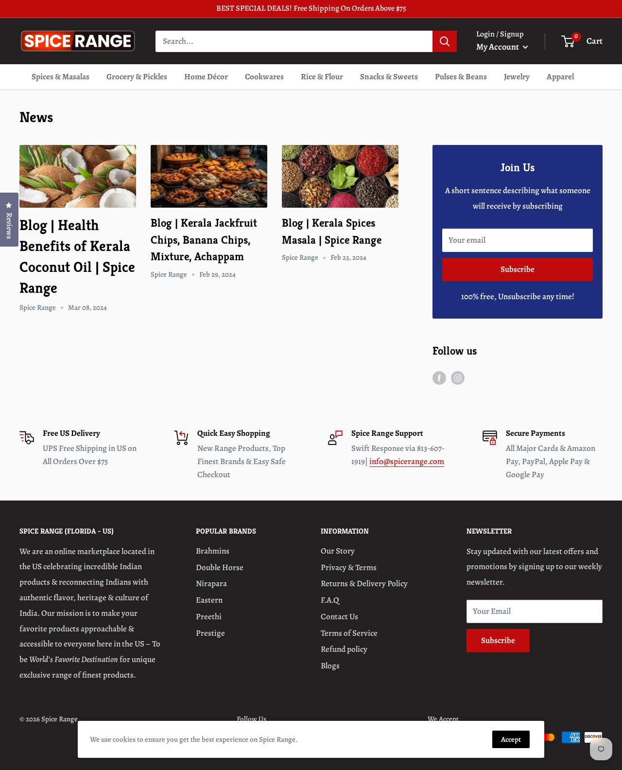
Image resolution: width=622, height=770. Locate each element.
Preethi (209, 616)
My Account (498, 47)
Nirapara (211, 583)
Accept (511, 739)
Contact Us (339, 616)
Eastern (209, 600)
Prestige (210, 633)
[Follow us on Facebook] (439, 377)
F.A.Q (330, 600)
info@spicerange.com (406, 461)
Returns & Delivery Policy (364, 583)
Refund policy (344, 649)
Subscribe (518, 269)
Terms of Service (349, 633)
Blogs (330, 665)
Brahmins (212, 550)
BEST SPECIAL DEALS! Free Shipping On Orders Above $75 (311, 8)
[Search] (444, 41)
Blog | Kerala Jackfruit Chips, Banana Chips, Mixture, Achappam (204, 240)
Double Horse (219, 567)
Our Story (338, 550)
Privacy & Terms (349, 567)
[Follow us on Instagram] (458, 377)
